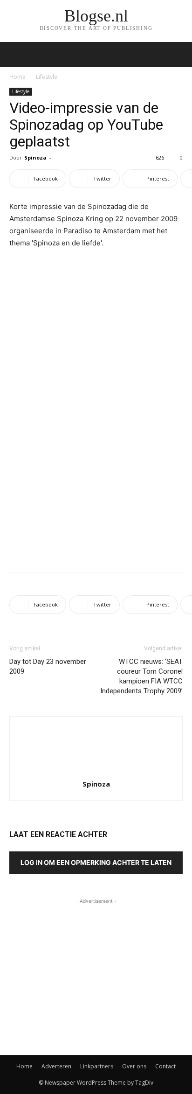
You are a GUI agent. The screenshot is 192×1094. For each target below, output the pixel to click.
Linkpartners (96, 1066)
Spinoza (35, 157)
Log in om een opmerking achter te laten (96, 862)
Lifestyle (46, 77)
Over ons (134, 1066)
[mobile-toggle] (16, 54)
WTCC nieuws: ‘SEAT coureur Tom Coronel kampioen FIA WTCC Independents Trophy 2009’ (141, 676)
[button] (179, 54)
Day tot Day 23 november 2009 (47, 666)
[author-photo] (96, 771)
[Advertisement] (96, 496)
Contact (165, 1066)
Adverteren (56, 1066)
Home (17, 77)
